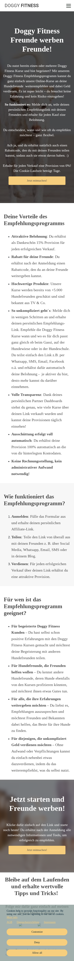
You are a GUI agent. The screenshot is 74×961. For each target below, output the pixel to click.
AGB (9, 922)
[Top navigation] (68, 5)
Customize (37, 931)
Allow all (37, 952)
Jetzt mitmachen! (37, 180)
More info (12, 917)
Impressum (50, 922)
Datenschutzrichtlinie (28, 922)
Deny (37, 942)
